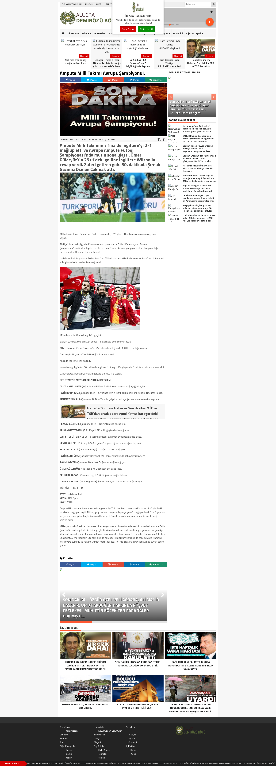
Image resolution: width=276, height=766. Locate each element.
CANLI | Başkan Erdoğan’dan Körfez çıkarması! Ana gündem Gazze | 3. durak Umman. (91, 763)
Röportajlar (99, 727)
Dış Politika (99, 746)
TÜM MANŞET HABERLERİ (72, 4)
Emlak (69, 750)
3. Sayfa (132, 734)
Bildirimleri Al (146, 29)
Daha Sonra (128, 29)
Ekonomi (64, 738)
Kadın (133, 750)
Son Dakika (99, 33)
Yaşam (69, 757)
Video (133, 753)
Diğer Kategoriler (195, 33)
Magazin (165, 33)
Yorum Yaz (158, 79)
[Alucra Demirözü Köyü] (138, 12)
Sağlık (69, 753)
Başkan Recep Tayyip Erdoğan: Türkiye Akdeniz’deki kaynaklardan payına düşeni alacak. (171, 763)
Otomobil (178, 33)
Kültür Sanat (104, 750)
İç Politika (130, 746)
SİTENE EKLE (109, 4)
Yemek (101, 757)
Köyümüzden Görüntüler (110, 730)
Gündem (86, 33)
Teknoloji (102, 753)
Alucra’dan (73, 33)
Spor (62, 742)
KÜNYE (98, 4)
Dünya (97, 738)
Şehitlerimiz (132, 727)
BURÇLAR (89, 4)
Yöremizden (72, 730)
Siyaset (131, 738)
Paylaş (71, 79)
